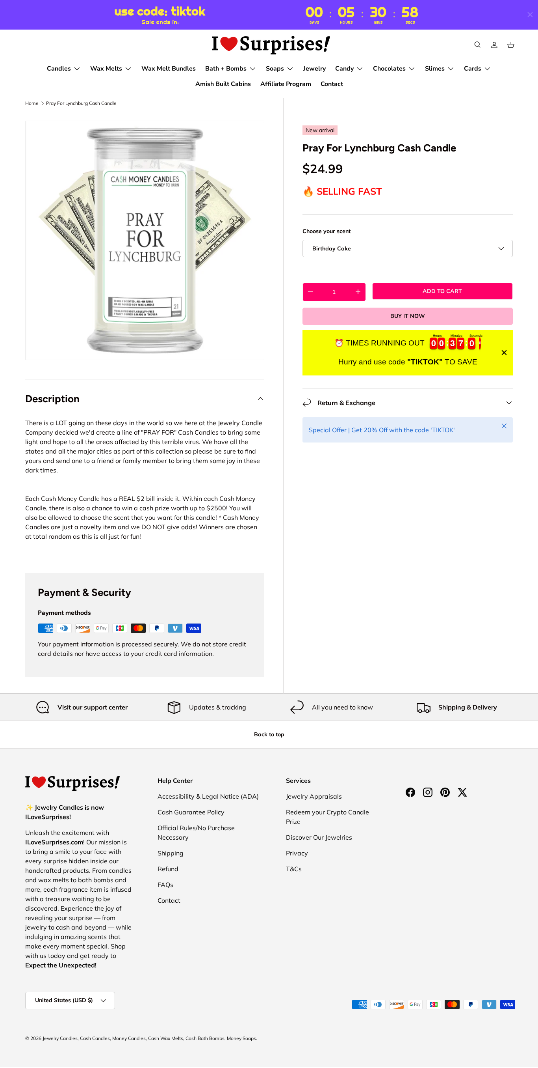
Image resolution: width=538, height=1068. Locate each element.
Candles (59, 68)
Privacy (297, 853)
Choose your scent (326, 231)
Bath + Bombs (226, 68)
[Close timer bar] (530, 14)
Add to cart (442, 291)
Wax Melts (106, 68)
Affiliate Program (285, 84)
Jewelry (314, 68)
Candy (344, 68)
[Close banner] (504, 352)
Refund (168, 869)
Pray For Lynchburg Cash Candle (81, 103)
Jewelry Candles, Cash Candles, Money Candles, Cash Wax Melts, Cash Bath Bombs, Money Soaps (149, 1038)
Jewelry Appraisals (314, 796)
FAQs (165, 885)
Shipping (171, 853)
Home (32, 103)
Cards (472, 68)
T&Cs (294, 869)
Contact (332, 84)
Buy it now (407, 315)
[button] (511, 45)
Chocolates (389, 68)
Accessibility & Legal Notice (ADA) (208, 796)
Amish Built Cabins (223, 84)
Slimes (435, 68)
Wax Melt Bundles (168, 68)
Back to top (269, 734)
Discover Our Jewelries (319, 837)
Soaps (275, 68)
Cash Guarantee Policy (191, 812)
